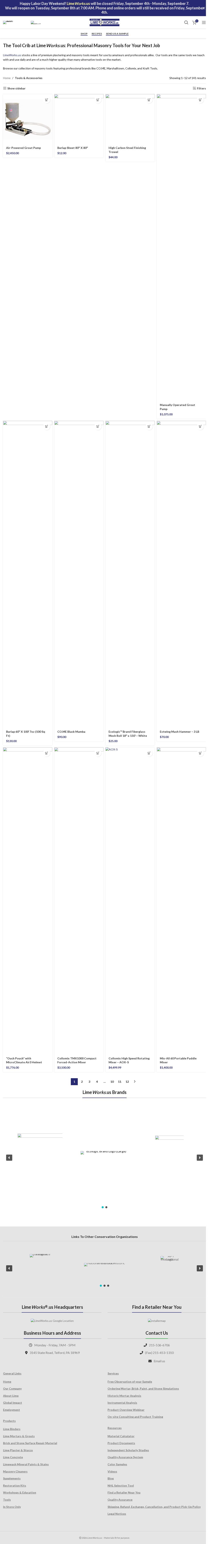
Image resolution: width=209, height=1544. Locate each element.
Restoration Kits (14, 1485)
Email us (159, 1361)
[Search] (186, 22)
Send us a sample (117, 33)
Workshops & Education (19, 1492)
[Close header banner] (204, 8)
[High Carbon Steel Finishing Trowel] (130, 118)
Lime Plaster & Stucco (18, 1450)
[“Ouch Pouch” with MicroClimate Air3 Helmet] (27, 900)
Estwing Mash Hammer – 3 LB (179, 731)
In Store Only (12, 1506)
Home (7, 78)
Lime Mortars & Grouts (19, 1436)
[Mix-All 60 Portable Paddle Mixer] (181, 900)
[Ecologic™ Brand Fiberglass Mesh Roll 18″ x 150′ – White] (130, 574)
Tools (7, 1499)
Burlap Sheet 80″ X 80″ (72, 147)
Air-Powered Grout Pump (23, 147)
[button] (46, 99)
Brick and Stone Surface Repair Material (30, 1443)
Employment (11, 1409)
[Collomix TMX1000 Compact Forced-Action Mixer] (78, 900)
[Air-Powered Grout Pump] (27, 118)
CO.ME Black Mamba (71, 731)
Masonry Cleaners (15, 1471)
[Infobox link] (15, 22)
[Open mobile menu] (204, 22)
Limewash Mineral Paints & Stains (26, 1464)
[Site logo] (104, 22)
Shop (84, 33)
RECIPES (97, 33)
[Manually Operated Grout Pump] (181, 247)
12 (127, 1081)
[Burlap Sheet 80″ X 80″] (78, 118)
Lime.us (12, 55)
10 (112, 1081)
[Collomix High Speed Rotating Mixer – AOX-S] (130, 900)
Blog (111, 1478)
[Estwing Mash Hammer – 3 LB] (181, 574)
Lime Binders (11, 1429)
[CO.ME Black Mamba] (78, 574)
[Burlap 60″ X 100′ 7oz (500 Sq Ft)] (27, 574)
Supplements (12, 1478)
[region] (104, 1157)
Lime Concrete (13, 1457)
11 (119, 1081)
